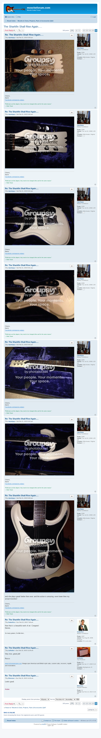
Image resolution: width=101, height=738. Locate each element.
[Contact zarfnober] (84, 668)
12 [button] (84, 30)
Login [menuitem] (94, 17)
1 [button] (79, 30)
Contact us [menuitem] (47, 720)
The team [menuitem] (57, 720)
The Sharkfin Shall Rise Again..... (23, 26)
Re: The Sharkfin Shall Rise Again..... (24, 35)
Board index (11, 720)
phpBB (43, 724)
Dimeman (80, 686)
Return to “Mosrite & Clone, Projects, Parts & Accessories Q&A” (25, 707)
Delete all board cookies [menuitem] (71, 720)
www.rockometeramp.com (13, 663)
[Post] (5, 37)
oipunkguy (80, 48)
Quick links (10, 17)
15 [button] (93, 30)
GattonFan (80, 632)
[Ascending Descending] (70, 699)
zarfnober (80, 658)
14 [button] (90, 30)
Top (95, 107)
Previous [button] (76, 30)
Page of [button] (72, 30)
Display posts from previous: (31, 699)
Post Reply (9, 30)
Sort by (52, 699)
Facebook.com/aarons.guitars (14, 100)
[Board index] (15, 8)
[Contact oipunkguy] (84, 58)
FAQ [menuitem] (19, 17)
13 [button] (87, 30)
